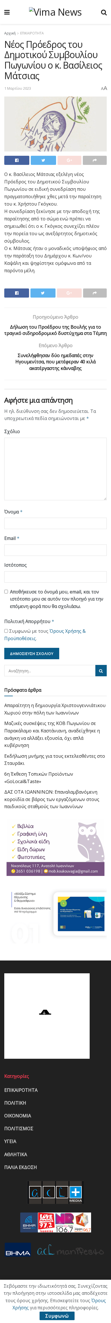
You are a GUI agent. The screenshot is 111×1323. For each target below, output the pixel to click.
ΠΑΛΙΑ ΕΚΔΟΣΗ (20, 1167)
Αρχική (10, 33)
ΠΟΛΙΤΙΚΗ (15, 1103)
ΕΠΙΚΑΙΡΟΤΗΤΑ (32, 33)
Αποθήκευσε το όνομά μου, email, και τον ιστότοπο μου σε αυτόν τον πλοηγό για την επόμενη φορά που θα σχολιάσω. (56, 599)
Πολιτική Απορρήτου (29, 621)
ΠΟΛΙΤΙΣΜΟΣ (18, 1128)
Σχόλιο (12, 431)
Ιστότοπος (15, 565)
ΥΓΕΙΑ (10, 1141)
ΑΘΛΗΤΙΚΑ (15, 1154)
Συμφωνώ (57, 1316)
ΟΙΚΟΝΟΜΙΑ (17, 1116)
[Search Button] (101, 670)
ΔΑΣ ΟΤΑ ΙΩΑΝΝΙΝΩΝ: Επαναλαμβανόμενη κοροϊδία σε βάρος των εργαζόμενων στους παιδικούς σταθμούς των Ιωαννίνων (51, 799)
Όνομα (13, 512)
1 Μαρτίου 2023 (17, 88)
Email (12, 538)
